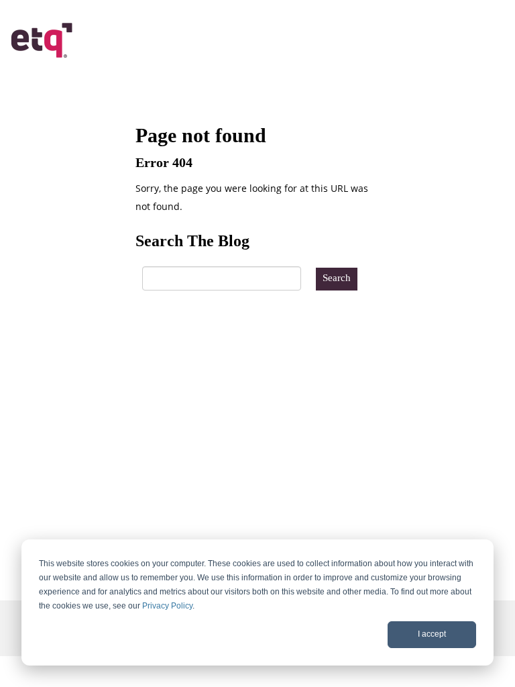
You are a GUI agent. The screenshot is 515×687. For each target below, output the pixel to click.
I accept (432, 634)
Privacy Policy (167, 606)
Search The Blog (192, 241)
